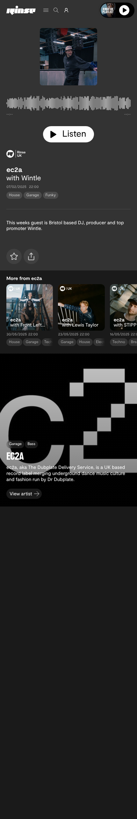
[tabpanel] (68, 104)
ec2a (14, 169)
